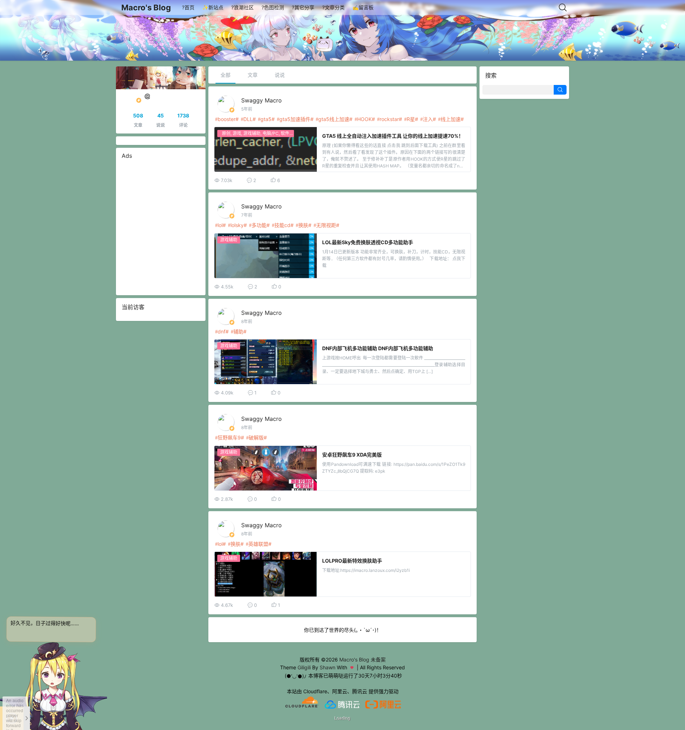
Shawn (327, 667)
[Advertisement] (161, 227)
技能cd (282, 225)
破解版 (256, 437)
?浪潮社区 (242, 7)
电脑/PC (271, 133)
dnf (221, 331)
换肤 (303, 225)
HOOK (364, 119)
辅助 (238, 331)
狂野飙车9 (229, 437)
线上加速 (451, 119)
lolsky (237, 225)
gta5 (266, 119)
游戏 (237, 133)
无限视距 (326, 225)
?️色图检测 (273, 7)
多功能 (259, 225)
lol (220, 225)
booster (226, 119)
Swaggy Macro (261, 100)
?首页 (188, 7)
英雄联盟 (258, 544)
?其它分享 (303, 7)
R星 (411, 119)
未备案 (378, 659)
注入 (428, 119)
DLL (248, 119)
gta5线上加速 (333, 119)
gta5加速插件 (294, 119)
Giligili (304, 667)
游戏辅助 (251, 133)
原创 (226, 133)
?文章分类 (333, 7)
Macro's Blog (146, 7)
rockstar (389, 119)
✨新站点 (212, 7)
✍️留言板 (363, 7)
